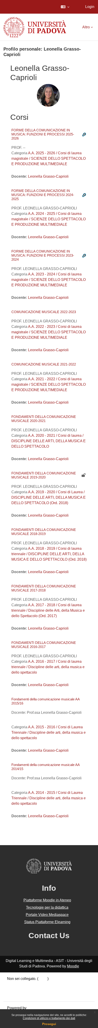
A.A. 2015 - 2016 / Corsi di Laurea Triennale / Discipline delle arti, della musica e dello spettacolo (48, 732)
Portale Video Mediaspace (47, 915)
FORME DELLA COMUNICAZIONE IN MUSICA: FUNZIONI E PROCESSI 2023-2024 (42, 255)
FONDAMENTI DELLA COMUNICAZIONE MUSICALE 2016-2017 (43, 645)
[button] (65, 7)
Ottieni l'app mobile (22, 995)
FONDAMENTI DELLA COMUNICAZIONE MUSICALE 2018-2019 (43, 532)
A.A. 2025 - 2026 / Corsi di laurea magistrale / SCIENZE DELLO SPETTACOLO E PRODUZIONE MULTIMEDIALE (48, 158)
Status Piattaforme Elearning (47, 922)
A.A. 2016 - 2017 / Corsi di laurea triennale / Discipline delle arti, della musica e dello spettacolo (48, 667)
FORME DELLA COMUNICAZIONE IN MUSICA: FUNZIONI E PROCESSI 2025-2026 (42, 134)
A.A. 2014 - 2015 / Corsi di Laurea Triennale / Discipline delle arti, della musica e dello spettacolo (48, 798)
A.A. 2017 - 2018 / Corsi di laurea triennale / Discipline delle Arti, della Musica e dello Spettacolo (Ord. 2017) (48, 610)
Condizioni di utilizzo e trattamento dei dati (49, 1018)
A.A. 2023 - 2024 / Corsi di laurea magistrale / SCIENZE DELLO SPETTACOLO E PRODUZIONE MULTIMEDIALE (48, 279)
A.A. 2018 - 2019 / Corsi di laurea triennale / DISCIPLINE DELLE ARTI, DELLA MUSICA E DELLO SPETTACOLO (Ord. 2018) (49, 554)
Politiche (14, 989)
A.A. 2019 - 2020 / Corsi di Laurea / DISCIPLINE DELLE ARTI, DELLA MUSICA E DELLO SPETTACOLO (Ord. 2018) (48, 497)
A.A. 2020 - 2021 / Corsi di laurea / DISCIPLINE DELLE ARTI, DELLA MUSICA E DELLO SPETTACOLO (48, 441)
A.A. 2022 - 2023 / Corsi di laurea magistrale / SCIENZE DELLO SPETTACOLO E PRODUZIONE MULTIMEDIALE (48, 332)
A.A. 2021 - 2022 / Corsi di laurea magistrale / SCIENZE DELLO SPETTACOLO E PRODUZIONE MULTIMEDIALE (48, 384)
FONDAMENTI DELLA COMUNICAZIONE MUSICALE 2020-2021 (43, 419)
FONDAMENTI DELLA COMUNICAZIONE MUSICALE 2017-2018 (43, 588)
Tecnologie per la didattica (47, 907)
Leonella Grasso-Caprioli (48, 176)
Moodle (73, 966)
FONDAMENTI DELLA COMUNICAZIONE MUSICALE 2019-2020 (43, 475)
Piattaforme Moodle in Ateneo (47, 900)
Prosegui (49, 1024)
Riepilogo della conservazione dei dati (38, 984)
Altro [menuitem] (86, 27)
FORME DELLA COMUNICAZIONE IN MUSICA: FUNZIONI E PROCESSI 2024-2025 (42, 195)
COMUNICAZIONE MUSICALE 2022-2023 (43, 312)
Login (89, 7)
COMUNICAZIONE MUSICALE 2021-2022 (43, 364)
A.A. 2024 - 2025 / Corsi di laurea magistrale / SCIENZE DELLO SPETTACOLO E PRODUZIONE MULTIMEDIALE (48, 219)
